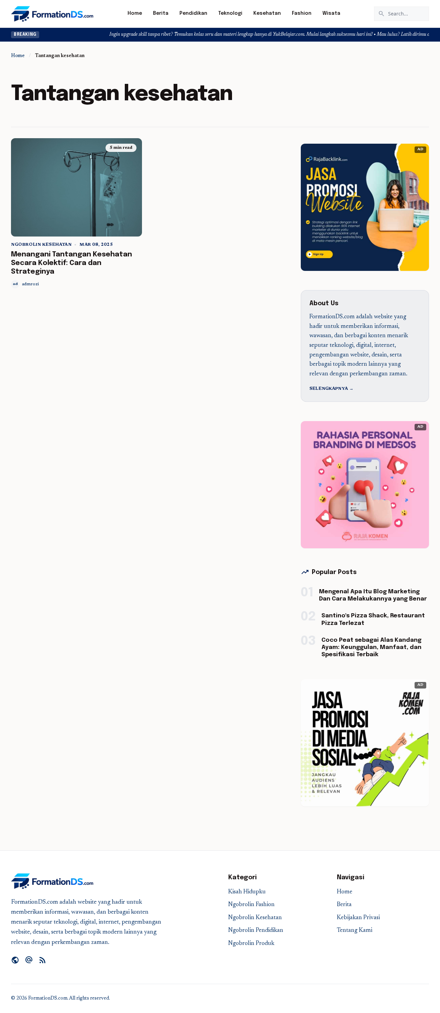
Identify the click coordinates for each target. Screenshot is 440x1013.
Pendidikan (193, 13)
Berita (160, 13)
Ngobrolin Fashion (251, 905)
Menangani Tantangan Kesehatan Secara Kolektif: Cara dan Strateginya (71, 263)
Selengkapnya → (331, 389)
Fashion (301, 13)
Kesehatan (267, 13)
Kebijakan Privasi (358, 918)
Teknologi (230, 13)
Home (135, 13)
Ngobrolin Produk (251, 944)
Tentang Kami (354, 931)
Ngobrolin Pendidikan (255, 931)
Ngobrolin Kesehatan (41, 245)
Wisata (331, 13)
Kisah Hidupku (247, 892)
